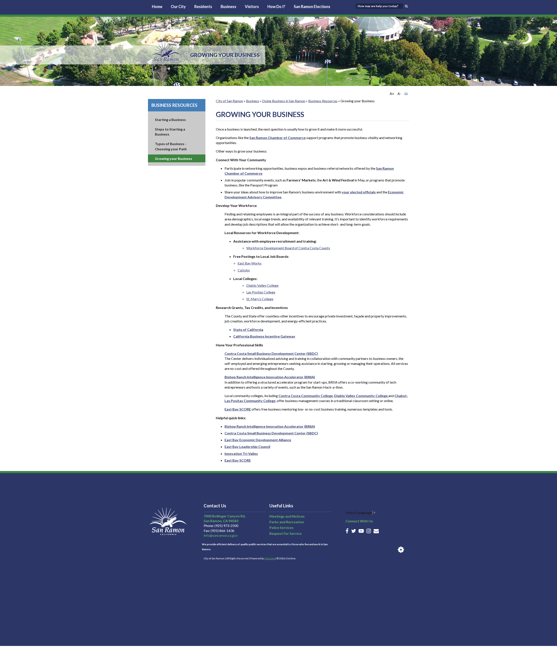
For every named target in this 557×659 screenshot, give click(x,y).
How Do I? (276, 6)
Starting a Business (170, 119)
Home (157, 6)
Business (228, 6)
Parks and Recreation (286, 522)
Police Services (281, 527)
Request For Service (285, 533)
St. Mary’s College (259, 299)
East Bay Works (250, 263)
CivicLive (269, 558)
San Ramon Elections (312, 6)
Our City (178, 6)
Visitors (252, 6)
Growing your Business (173, 158)
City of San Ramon (229, 101)
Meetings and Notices (287, 516)
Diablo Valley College (262, 285)
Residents (203, 6)
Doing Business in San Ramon (283, 101)
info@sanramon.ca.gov (221, 535)
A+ (392, 93)
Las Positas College (260, 292)
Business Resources (174, 105)
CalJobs (244, 270)
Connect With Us (359, 521)
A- (399, 93)
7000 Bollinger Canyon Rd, (225, 516)
